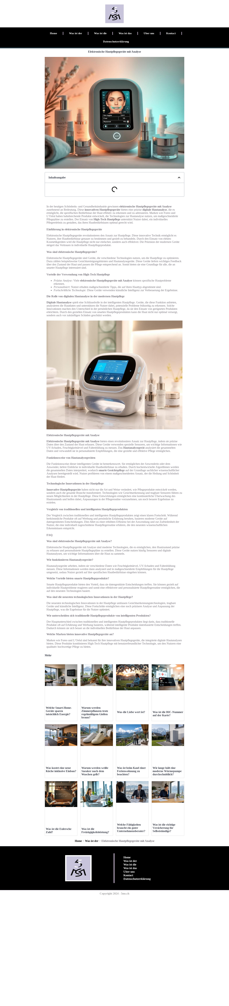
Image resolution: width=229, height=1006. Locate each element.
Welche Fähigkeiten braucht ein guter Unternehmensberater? (131, 828)
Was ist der (75, 33)
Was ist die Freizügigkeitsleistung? (95, 830)
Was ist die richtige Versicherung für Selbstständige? (164, 828)
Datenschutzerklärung (116, 41)
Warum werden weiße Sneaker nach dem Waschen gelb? (94, 771)
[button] (179, 177)
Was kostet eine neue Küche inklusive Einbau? (61, 769)
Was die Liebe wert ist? (131, 712)
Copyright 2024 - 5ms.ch (114, 893)
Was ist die (100, 33)
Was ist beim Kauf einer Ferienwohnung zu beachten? (131, 771)
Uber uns (149, 33)
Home (53, 33)
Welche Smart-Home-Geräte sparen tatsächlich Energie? (59, 711)
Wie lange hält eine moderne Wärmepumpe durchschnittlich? (167, 771)
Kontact (171, 33)
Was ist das (125, 33)
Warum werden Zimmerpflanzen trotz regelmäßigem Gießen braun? (94, 712)
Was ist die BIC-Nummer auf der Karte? (168, 714)
